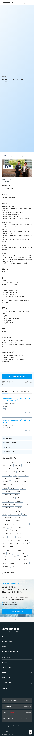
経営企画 (21, 472)
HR (15, 556)
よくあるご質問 (6, 678)
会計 (24, 514)
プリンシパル (6, 468)
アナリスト (17, 491)
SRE (4, 547)
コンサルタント (7, 521)
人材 (4, 560)
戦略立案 (5, 566)
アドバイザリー (7, 550)
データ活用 (23, 556)
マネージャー (6, 556)
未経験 (19, 537)
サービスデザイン (8, 501)
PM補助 (19, 508)
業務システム (13, 563)
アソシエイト (19, 527)
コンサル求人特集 (6, 657)
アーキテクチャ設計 (8, 540)
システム (5, 530)
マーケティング (16, 481)
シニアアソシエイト (21, 485)
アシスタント (15, 462)
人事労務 (17, 465)
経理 (11, 543)
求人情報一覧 (5, 646)
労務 (13, 566)
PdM (4, 514)
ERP (4, 485)
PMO (4, 527)
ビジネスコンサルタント (16, 478)
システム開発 (24, 563)
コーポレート (17, 468)
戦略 (25, 481)
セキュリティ (6, 511)
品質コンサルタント (23, 540)
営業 (20, 504)
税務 (23, 553)
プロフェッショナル (15, 547)
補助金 (5, 488)
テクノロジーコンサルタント (10, 495)
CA (14, 472)
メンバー (5, 462)
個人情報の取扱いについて (8, 734)
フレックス (18, 550)
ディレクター (14, 488)
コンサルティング (21, 534)
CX (25, 511)
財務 (11, 527)
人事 (4, 563)
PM (4, 537)
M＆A (4, 543)
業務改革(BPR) (7, 517)
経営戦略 (5, 481)
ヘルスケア (15, 524)
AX (4, 553)
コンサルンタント (8, 534)
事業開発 (19, 501)
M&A (18, 543)
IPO (26, 550)
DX (15, 475)
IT (18, 498)
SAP (27, 504)
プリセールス (6, 475)
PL (10, 560)
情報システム (26, 462)
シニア (26, 560)
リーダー (26, 465)
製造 (4, 478)
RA (10, 465)
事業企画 (17, 517)
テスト (16, 553)
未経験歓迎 (17, 511)
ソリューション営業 (8, 498)
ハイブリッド (6, 491)
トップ (3, 636)
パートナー (25, 524)
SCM (11, 485)
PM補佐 (18, 521)
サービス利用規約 (6, 731)
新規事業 (5, 524)
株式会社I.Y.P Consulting (15, 156)
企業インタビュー (6, 662)
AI (9, 553)
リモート (11, 537)
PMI (4, 465)
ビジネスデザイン (8, 508)
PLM (25, 521)
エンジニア (6, 472)
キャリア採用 (23, 475)
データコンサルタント (9, 504)
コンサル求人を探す (7, 641)
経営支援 (17, 560)
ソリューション (16, 530)
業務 (23, 488)
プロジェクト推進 (14, 514)
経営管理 (25, 543)
